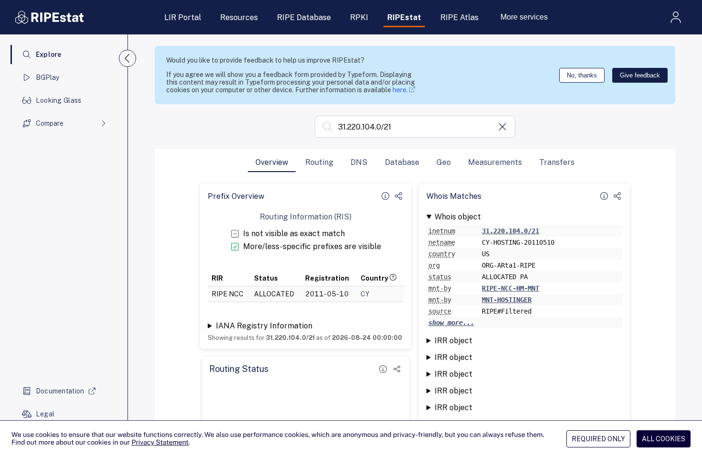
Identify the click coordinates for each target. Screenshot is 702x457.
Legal (45, 414)
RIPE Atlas (459, 17)
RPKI (359, 17)
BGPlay (48, 77)
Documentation (60, 391)
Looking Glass (59, 100)
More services (524, 17)
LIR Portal (182, 17)
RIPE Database (304, 17)
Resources (239, 17)
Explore (49, 54)
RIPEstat (404, 17)
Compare (50, 123)
